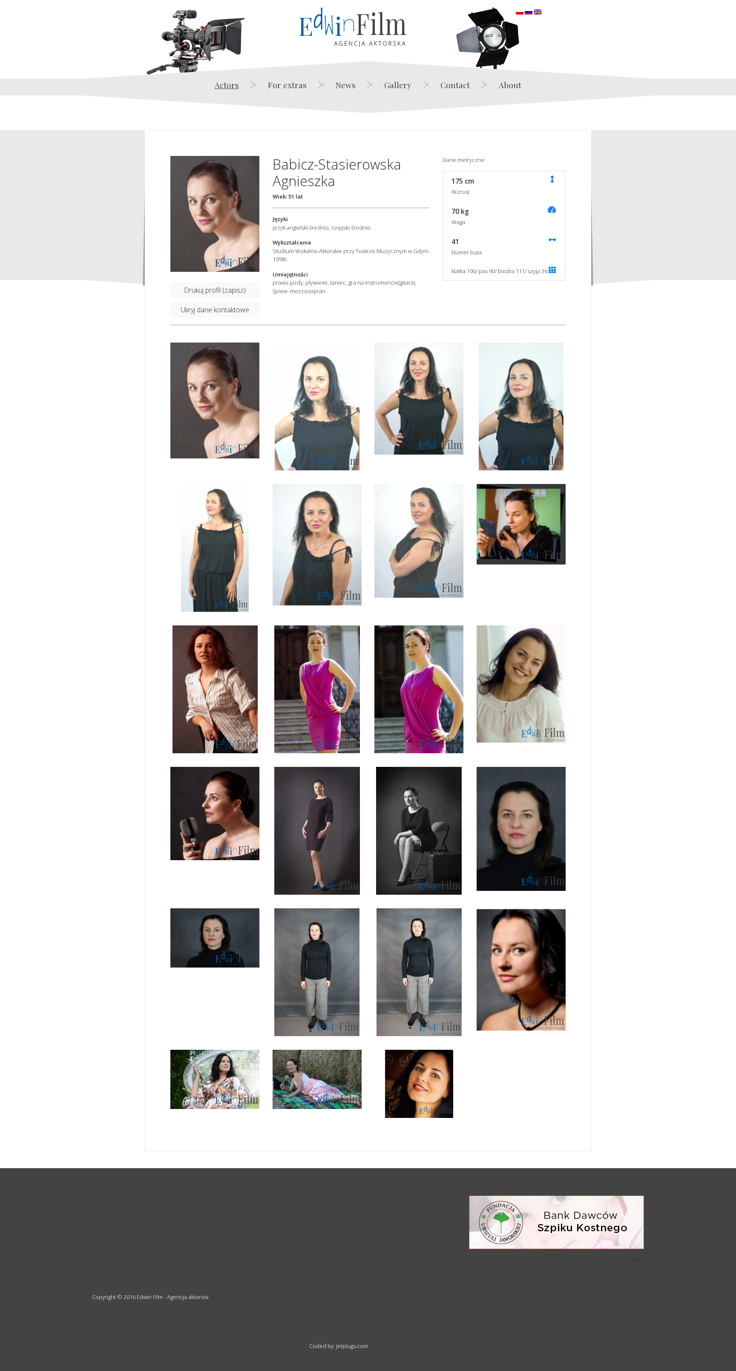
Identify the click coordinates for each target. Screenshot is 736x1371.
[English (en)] (537, 11)
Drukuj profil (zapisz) (215, 290)
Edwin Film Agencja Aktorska (352, 27)
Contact (455, 84)
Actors (227, 84)
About (510, 84)
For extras (287, 84)
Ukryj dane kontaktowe (215, 309)
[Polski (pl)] (519, 11)
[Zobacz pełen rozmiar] (215, 214)
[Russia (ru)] (528, 11)
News (346, 84)
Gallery (397, 84)
